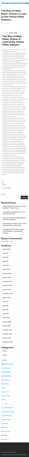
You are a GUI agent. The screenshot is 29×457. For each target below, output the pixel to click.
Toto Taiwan (4, 403)
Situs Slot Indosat (6, 376)
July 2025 (5, 301)
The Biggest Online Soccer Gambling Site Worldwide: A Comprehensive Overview (13, 231)
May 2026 (5, 261)
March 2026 (6, 269)
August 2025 (6, 297)
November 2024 (7, 334)
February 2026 (7, 273)
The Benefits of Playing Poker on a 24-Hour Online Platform (14, 212)
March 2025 (6, 317)
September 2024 (8, 342)
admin (4, 184)
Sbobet (5, 355)
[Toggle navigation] (27, 3)
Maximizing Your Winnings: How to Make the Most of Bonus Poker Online (14, 224)
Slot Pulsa (4, 360)
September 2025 (8, 293)
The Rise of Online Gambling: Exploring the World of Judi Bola (14, 218)
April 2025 (6, 313)
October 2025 (7, 289)
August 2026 (6, 249)
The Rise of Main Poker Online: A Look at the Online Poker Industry (13, 40)
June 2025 (6, 305)
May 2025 (5, 309)
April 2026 (6, 265)
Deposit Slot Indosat (7, 364)
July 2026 (5, 253)
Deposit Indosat (6, 372)
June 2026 (6, 257)
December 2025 (7, 281)
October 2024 (7, 338)
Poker (4, 351)
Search (3, 194)
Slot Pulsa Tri (5, 384)
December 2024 (7, 330)
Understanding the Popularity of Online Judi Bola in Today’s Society (14, 207)
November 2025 (7, 285)
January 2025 (7, 326)
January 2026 (7, 277)
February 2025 (7, 321)
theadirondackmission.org (9, 3)
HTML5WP (24, 454)
